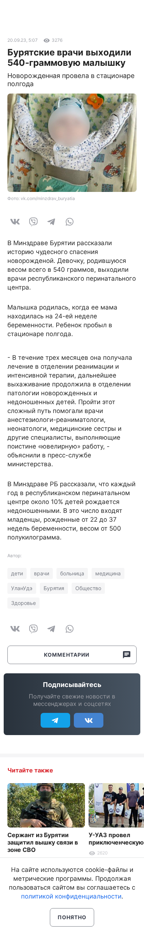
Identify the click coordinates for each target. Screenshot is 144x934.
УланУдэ (21, 588)
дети (17, 573)
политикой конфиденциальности (71, 896)
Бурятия (54, 588)
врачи (41, 573)
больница (72, 573)
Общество (88, 588)
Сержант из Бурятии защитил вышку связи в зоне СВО (42, 842)
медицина (108, 573)
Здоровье (23, 603)
